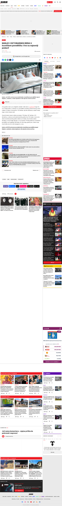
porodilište (20, 179)
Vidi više (52, 452)
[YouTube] (52, 57)
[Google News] (60, 57)
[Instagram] (47, 57)
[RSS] (57, 57)
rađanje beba (14, 179)
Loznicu (31, 106)
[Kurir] (4, 2)
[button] (37, 51)
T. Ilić (6, 50)
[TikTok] (55, 57)
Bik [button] (46, 438)
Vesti (8, 36)
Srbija (11, 36)
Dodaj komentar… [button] (9, 436)
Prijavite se (20, 490)
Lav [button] (54, 438)
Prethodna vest (7, 170)
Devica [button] (57, 438)
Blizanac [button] (49, 438)
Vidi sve (52, 262)
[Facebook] (44, 57)
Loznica (4, 179)
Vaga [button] (60, 438)
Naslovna (4, 36)
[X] (50, 57)
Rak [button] (52, 438)
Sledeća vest (35, 170)
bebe (8, 179)
